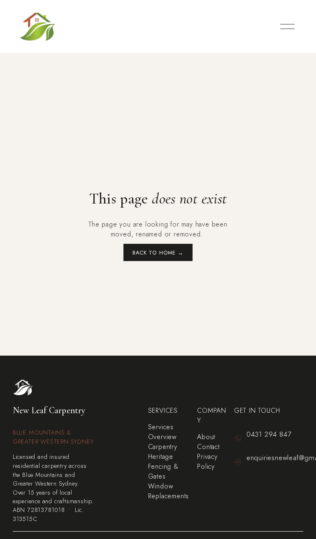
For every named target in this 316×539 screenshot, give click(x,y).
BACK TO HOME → (157, 253)
